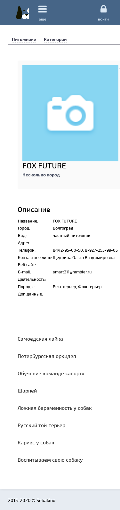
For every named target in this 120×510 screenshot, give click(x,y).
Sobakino (22, 12)
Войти (103, 19)
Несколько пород (41, 174)
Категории (55, 39)
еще (42, 19)
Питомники (24, 39)
